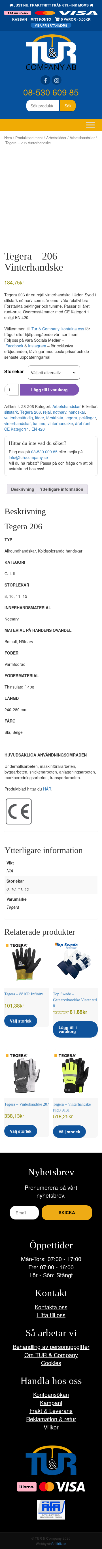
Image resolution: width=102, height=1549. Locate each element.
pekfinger (87, 417)
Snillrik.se (58, 1543)
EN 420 (38, 429)
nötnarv (59, 412)
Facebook (14, 346)
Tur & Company (45, 329)
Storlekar (14, 371)
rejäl (47, 412)
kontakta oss (72, 329)
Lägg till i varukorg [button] (68, 1029)
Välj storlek (20, 1021)
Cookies (51, 1363)
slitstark (11, 412)
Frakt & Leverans (51, 1410)
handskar (77, 412)
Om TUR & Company (51, 1355)
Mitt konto (41, 19)
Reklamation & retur (51, 1419)
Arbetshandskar (82, 137)
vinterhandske (60, 423)
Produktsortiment (29, 137)
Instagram (37, 346)
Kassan (19, 19)
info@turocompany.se (28, 457)
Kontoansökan (51, 1394)
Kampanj (51, 1403)
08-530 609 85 (51, 92)
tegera (71, 417)
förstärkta (54, 417)
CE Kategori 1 (16, 429)
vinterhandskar (17, 423)
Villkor (51, 1427)
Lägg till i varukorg (49, 389)
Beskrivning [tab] (22, 489)
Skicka (67, 1212)
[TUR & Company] (51, 51)
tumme (39, 423)
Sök (68, 106)
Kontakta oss (51, 1307)
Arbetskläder (56, 137)
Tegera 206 (30, 412)
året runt (82, 423)
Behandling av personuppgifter (51, 1346)
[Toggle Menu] (90, 125)
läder (39, 417)
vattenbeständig (18, 417)
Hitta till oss (51, 1315)
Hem (8, 137)
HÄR (47, 789)
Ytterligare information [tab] (61, 489)
